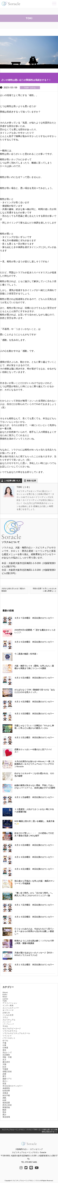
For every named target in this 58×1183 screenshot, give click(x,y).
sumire (5, 999)
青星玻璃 (6, 1117)
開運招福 (6, 1107)
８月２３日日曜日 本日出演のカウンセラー (34, 713)
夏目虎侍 (6, 1062)
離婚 (4, 1110)
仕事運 (5, 1048)
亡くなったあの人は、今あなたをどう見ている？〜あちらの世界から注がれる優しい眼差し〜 (34, 931)
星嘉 (4, 1083)
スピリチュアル (9, 1020)
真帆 (4, 1098)
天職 (4, 1064)
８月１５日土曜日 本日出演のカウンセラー (34, 964)
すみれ (5, 1026)
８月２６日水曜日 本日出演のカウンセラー (34, 642)
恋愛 (4, 1074)
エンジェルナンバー (11, 1008)
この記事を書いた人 (12, 481)
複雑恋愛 (6, 1103)
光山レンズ (7, 1052)
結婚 (4, 1100)
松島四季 (6, 1091)
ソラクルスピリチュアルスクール (16, 1033)
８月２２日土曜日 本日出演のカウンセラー (34, 737)
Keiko (5, 995)
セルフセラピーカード (12, 1028)
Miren (5, 997)
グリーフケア (7, 1022)
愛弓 (4, 1076)
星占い (5, 1081)
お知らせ (6, 1013)
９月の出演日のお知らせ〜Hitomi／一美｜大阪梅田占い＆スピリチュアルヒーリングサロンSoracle (34, 764)
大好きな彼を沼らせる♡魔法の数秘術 (13, 590)
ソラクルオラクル (10, 1031)
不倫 (4, 1043)
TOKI (26, 87)
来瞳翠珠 (6, 1088)
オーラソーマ (8, 1010)
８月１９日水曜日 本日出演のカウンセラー (34, 857)
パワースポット (9, 1038)
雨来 (4, 1112)
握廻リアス (7, 1079)
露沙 (4, 1115)
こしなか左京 (8, 1015)
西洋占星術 (7, 1105)
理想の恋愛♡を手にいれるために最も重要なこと (44, 590)
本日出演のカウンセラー (13, 1086)
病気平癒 (6, 1095)
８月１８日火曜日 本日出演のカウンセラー (34, 869)
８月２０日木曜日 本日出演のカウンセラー (34, 845)
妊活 (4, 1067)
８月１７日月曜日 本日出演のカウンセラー (34, 905)
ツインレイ (7, 1036)
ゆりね (5, 1040)
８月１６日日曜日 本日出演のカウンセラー (34, 917)
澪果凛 (5, 1093)
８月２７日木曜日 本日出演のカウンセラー (34, 618)
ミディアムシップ (8, 1024)
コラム (33, 87)
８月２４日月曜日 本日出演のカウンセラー (34, 701)
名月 (4, 1060)
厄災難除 (6, 1055)
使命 (4, 1050)
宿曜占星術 (7, 1071)
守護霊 (5, 1069)
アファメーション (10, 1003)
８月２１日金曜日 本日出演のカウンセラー (34, 797)
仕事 (4, 1045)
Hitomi (5, 992)
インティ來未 (8, 1005)
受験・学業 (7, 1057)
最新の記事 (31, 481)
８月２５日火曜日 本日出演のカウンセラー (34, 678)
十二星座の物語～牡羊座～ (26, 654)
